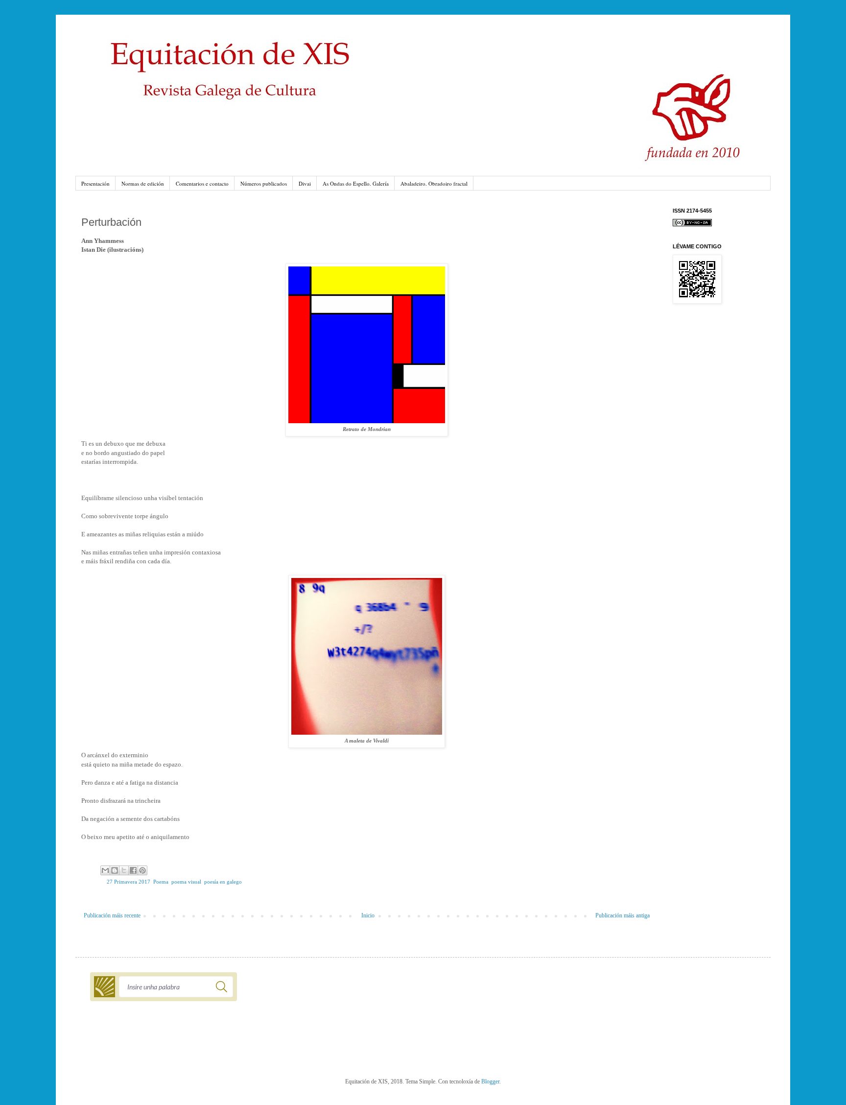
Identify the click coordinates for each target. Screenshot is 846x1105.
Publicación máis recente (112, 915)
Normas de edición (142, 183)
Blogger (490, 1081)
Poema (160, 882)
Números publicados (263, 183)
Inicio (368, 915)
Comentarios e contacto (202, 183)
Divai (305, 183)
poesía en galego (223, 882)
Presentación (95, 183)
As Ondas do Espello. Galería (356, 183)
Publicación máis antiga (622, 915)
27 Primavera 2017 (128, 882)
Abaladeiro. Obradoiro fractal (434, 183)
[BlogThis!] (114, 870)
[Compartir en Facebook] (133, 870)
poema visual (186, 882)
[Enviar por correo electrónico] (105, 870)
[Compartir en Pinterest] (142, 870)
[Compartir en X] (124, 870)
